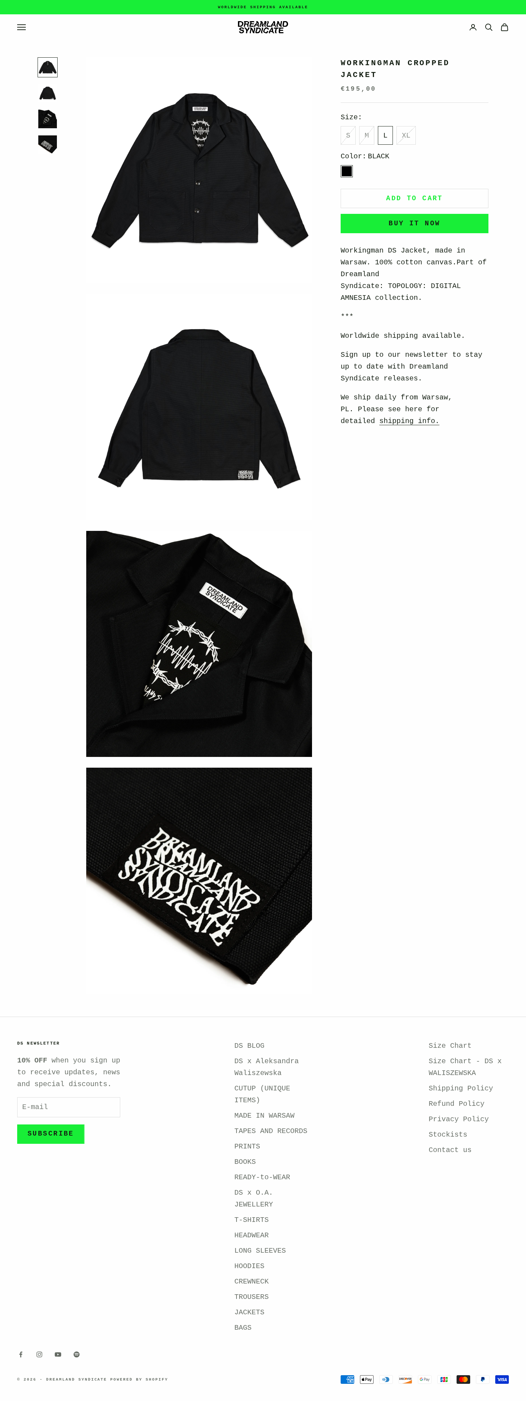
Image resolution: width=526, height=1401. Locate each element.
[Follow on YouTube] (58, 1354)
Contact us (450, 1150)
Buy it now (414, 223)
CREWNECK (251, 1281)
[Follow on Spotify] (76, 1354)
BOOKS (245, 1162)
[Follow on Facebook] (20, 1354)
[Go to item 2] (48, 93)
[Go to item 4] (48, 145)
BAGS (243, 1328)
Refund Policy (456, 1104)
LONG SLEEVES (260, 1251)
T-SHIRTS (251, 1220)
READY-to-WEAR (262, 1177)
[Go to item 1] (48, 67)
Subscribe (51, 1134)
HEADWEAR (251, 1235)
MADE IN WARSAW (264, 1116)
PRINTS (247, 1146)
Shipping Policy (461, 1088)
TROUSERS (251, 1297)
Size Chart (450, 1046)
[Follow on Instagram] (39, 1354)
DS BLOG (249, 1046)
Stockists (448, 1135)
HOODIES (249, 1266)
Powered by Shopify (139, 1379)
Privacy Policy (459, 1119)
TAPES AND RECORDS (270, 1131)
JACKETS (249, 1312)
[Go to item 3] (48, 119)
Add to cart (414, 198)
